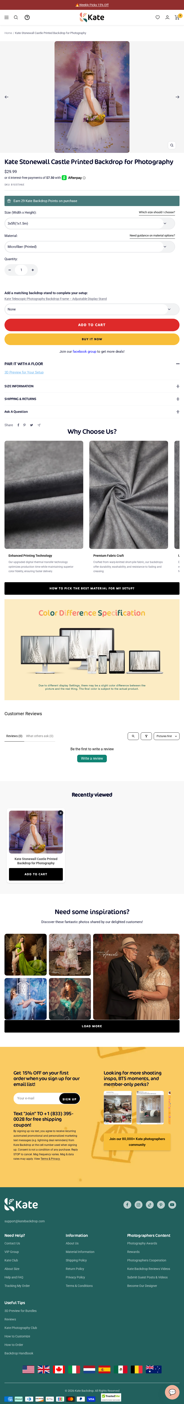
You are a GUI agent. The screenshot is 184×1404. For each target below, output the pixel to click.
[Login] (167, 17)
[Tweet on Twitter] (31, 425)
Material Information (80, 1252)
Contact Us (12, 1243)
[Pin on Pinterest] (24, 425)
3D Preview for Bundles (20, 1311)
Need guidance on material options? (152, 235)
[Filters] (146, 736)
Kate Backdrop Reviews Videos (148, 1269)
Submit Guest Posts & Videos (147, 1277)
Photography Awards (142, 1243)
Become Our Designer (142, 1286)
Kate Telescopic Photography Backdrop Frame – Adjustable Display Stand (55, 299)
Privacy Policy (75, 1277)
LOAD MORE (92, 1026)
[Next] (178, 97)
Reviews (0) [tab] (14, 736)
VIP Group (11, 1252)
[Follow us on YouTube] (172, 1205)
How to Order (13, 1345)
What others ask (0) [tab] (39, 736)
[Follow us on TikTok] (150, 1205)
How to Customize (17, 1336)
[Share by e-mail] (38, 425)
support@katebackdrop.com (24, 1221)
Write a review (92, 758)
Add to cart (36, 874)
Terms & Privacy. (50, 1158)
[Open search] (133, 736)
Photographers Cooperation (146, 1260)
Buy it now (92, 339)
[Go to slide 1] (75, 150)
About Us (72, 1243)
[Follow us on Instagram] (138, 1205)
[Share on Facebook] (18, 425)
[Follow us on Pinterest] (161, 1205)
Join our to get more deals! (92, 352)
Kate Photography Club (20, 1328)
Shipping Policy (76, 1260)
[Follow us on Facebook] (127, 1205)
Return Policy (75, 1269)
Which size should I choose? (157, 212)
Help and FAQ (13, 1277)
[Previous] (6, 97)
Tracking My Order (17, 1286)
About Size (11, 1269)
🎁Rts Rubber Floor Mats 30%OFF (92, 5)
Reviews (10, 1319)
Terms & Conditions (79, 1286)
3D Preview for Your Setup (24, 372)
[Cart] (177, 17)
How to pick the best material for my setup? (92, 588)
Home (8, 33)
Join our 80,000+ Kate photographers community (137, 1142)
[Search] (16, 17)
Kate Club (11, 1260)
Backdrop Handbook (18, 1353)
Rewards (133, 1252)
